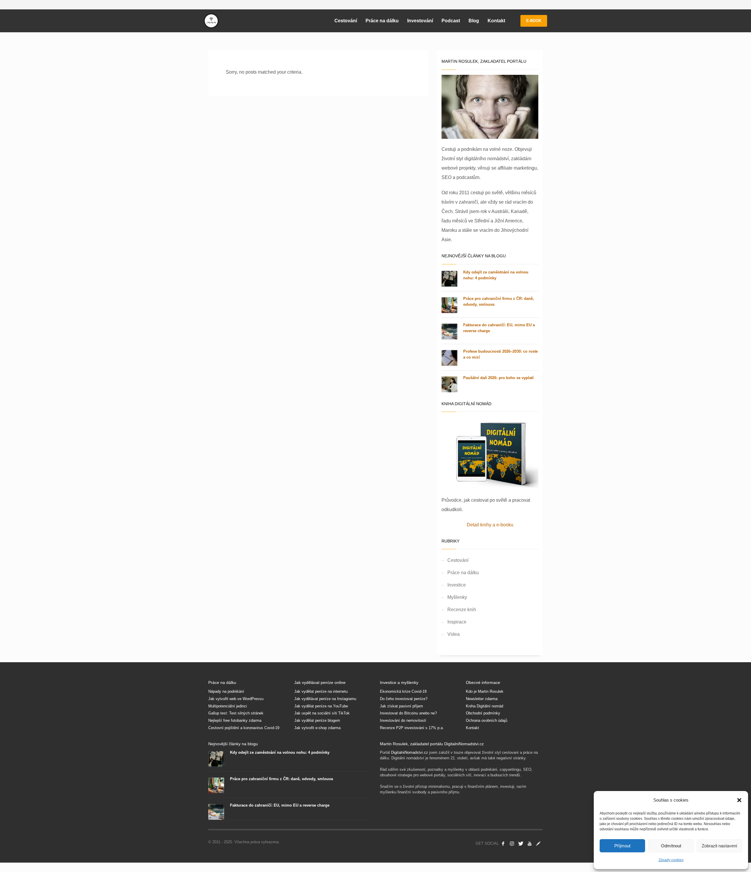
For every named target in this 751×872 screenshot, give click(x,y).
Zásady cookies (671, 860)
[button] (739, 800)
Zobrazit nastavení (719, 845)
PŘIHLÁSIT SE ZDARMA (429, 467)
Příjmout (622, 845)
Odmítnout (671, 845)
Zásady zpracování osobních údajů (429, 510)
